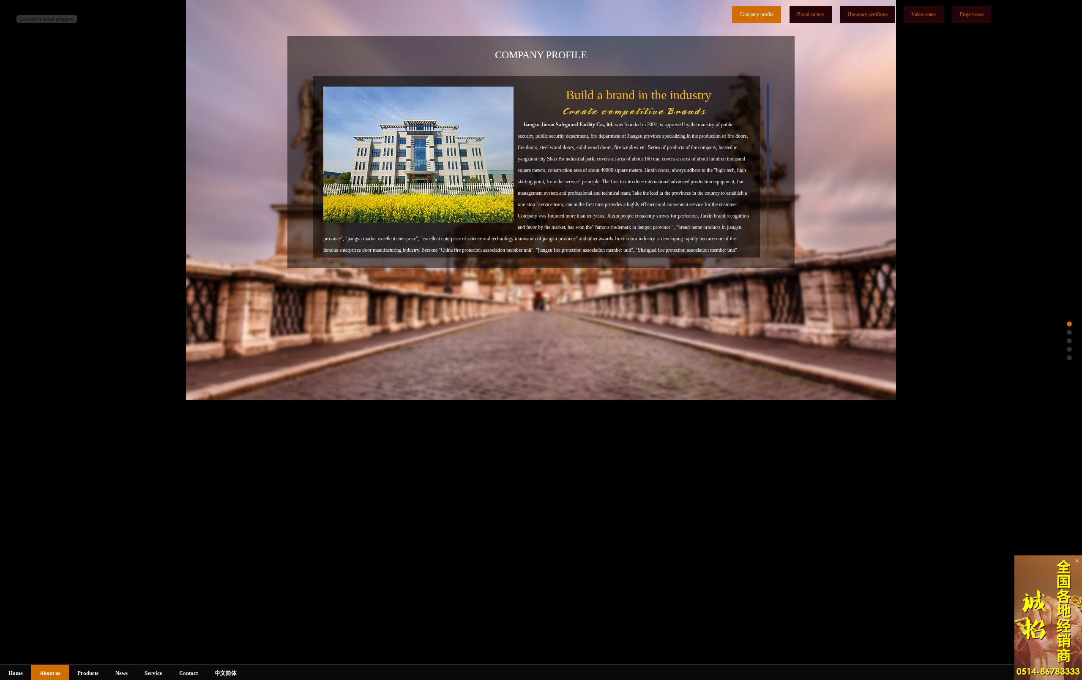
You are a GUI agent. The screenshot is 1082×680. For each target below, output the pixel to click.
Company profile (756, 14)
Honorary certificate (868, 14)
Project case (972, 14)
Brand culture (810, 14)
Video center (923, 14)
